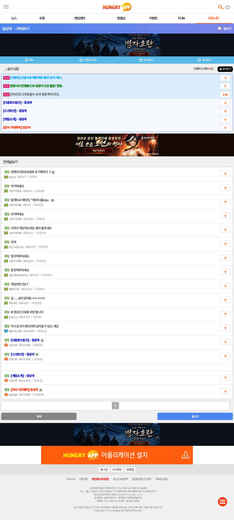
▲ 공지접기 (225, 69)
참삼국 (7, 28)
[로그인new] (227, 6)
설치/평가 (148, 60)
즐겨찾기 (207, 60)
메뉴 (31, 60)
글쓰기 (227, 28)
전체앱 (130, 469)
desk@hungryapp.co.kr (130, 494)
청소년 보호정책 (120, 479)
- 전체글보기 (21, 28)
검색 (39, 416)
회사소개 (70, 479)
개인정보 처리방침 (100, 479)
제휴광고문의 (161, 479)
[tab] (29, 61)
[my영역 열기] (6, 6)
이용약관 (83, 479)
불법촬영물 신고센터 (141, 479)
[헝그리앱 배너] (117, 434)
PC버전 (117, 469)
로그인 (104, 469)
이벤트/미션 (89, 60)
